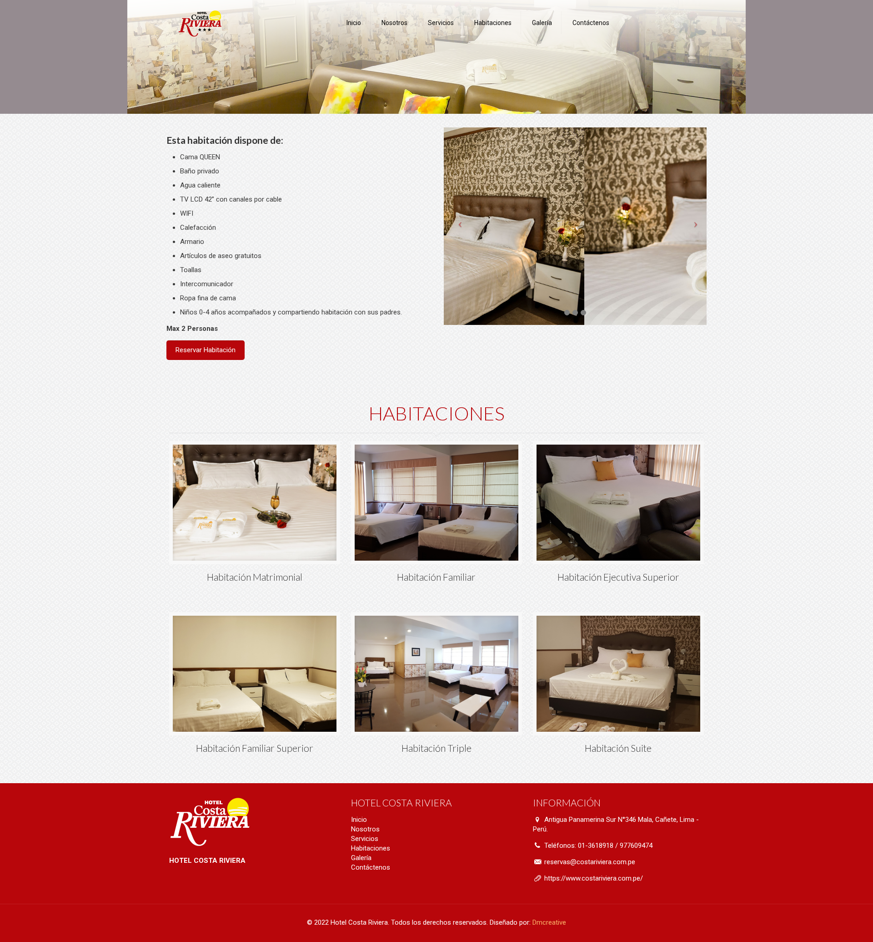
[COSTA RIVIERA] (200, 23)
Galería (361, 858)
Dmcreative (549, 922)
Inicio (359, 819)
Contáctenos (370, 867)
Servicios (364, 839)
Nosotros (365, 829)
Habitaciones (370, 848)
